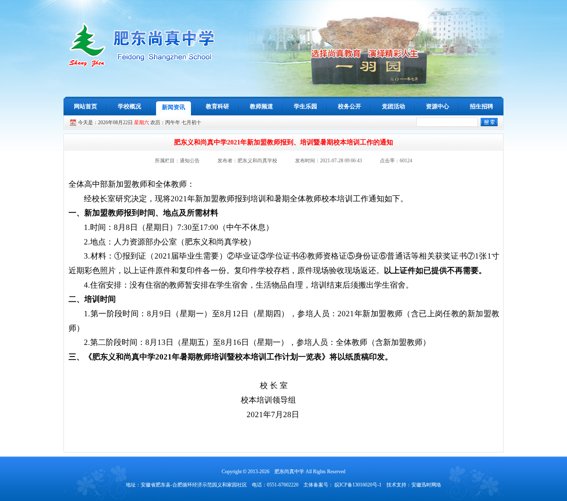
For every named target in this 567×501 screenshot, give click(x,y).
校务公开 (349, 106)
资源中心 (437, 106)
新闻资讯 (173, 107)
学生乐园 (305, 106)
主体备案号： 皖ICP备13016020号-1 (342, 485)
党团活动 (393, 106)
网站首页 (85, 106)
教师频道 (261, 106)
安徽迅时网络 (426, 485)
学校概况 (129, 106)
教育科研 (217, 106)
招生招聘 (481, 106)
